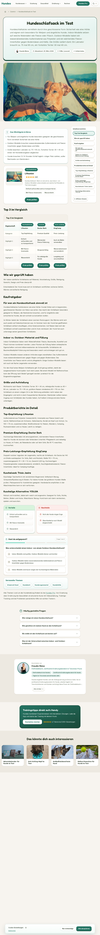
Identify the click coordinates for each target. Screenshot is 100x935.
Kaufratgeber (79, 143)
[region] (36, 245)
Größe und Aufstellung (82, 160)
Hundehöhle (57, 585)
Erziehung (33, 3)
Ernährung (55, 3)
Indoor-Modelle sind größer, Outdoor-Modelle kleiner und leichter (33, 554)
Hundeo (6, 3)
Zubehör (13, 11)
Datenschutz (12, 930)
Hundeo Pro (83, 3)
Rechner (67, 3)
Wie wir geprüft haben (82, 138)
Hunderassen (20, 3)
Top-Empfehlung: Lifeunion (84, 170)
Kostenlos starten (32, 722)
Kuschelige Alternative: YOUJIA (82, 191)
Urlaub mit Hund (12, 585)
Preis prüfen (32, 200)
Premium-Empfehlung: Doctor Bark (82, 176)
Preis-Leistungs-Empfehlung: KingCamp (83, 181)
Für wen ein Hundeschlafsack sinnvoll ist (83, 149)
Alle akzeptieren (84, 928)
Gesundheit (44, 3)
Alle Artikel (37, 689)
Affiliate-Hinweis (81, 199)
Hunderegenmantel (41, 585)
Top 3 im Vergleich (80, 133)
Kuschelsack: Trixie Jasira (83, 186)
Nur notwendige (67, 928)
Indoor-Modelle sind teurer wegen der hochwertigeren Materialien (33, 570)
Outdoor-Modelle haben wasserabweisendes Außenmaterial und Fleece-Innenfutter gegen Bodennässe (36, 562)
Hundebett (26, 585)
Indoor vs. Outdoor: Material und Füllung (82, 155)
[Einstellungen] (26, 927)
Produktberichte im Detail (83, 165)
